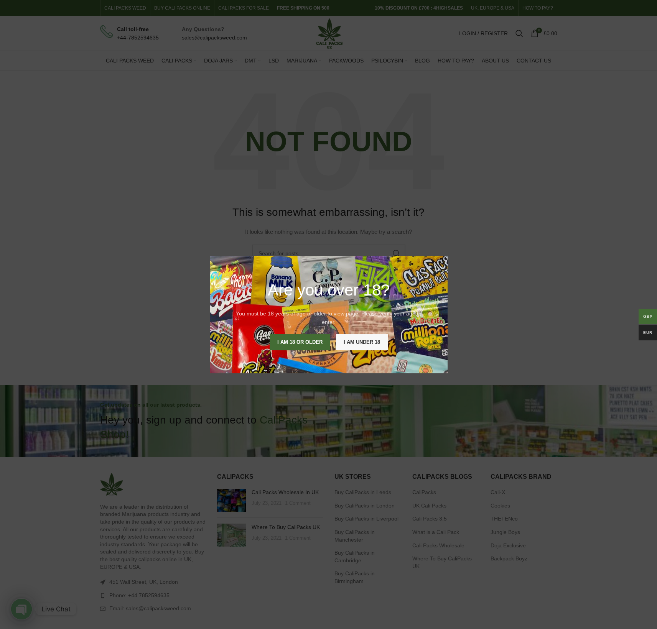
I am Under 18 (362, 342)
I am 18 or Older (300, 342)
